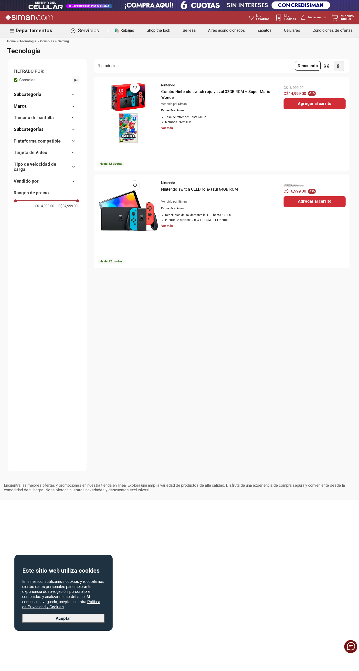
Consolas (47, 41)
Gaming (63, 41)
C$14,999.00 (44, 206)
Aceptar (63, 618)
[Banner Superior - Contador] (179, 5)
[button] (47, 71)
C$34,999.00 (66, 206)
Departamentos (34, 30)
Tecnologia (28, 41)
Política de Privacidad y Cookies (61, 604)
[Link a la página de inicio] (11, 41)
